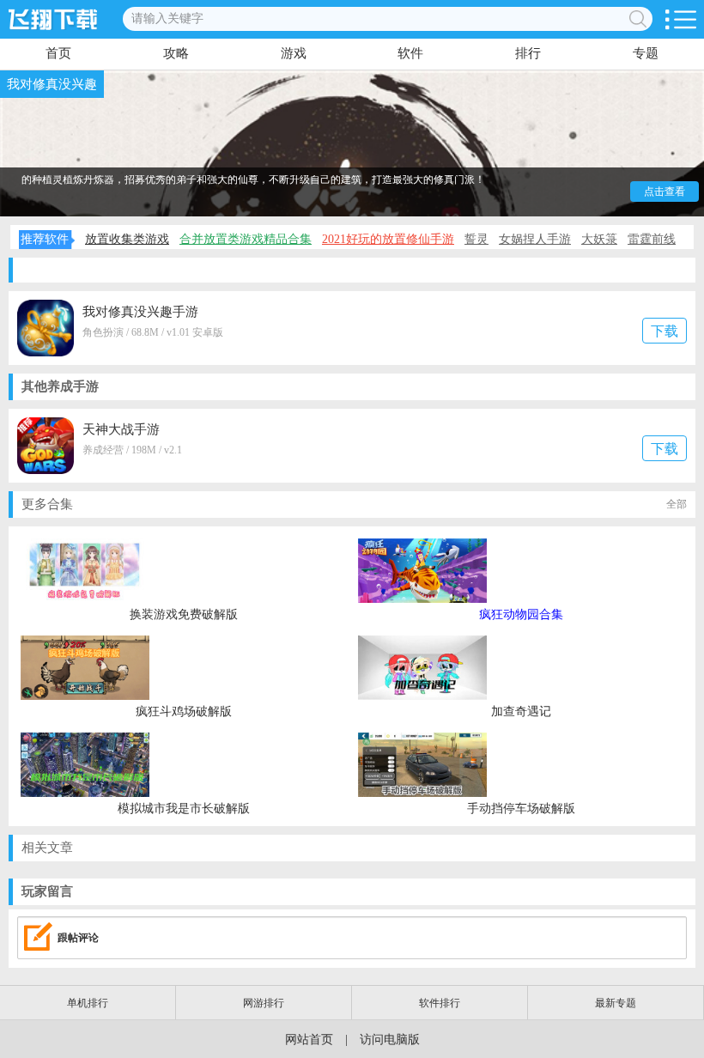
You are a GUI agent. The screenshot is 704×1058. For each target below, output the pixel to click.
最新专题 (615, 1003)
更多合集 (354, 504)
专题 (645, 53)
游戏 (293, 53)
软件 (410, 53)
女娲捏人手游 (535, 239)
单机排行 (87, 1003)
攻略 (176, 53)
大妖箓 (599, 239)
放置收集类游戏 (127, 239)
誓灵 (476, 239)
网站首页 (309, 1039)
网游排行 (263, 1003)
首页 (58, 53)
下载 (664, 331)
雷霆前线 (652, 239)
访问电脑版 (390, 1039)
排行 (528, 53)
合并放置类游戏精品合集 (245, 239)
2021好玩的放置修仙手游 (388, 239)
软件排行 (439, 1003)
